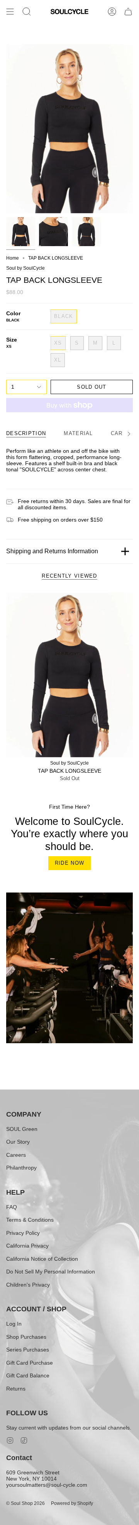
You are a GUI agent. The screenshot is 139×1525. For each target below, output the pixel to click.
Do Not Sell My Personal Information (50, 1271)
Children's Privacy (28, 1285)
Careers (16, 1155)
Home (12, 258)
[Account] (112, 11)
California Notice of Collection (42, 1259)
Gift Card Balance (27, 1375)
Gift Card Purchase (29, 1363)
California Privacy (27, 1246)
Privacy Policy (23, 1233)
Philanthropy (21, 1168)
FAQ (11, 1207)
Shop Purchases (26, 1337)
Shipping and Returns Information (52, 551)
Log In (14, 1324)
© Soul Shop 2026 (25, 1503)
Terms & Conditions (30, 1220)
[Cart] (128, 11)
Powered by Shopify (72, 1503)
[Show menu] (10, 11)
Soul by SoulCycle (25, 268)
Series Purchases (27, 1349)
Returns (15, 1389)
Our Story (18, 1142)
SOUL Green (21, 1129)
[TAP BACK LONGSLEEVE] (69, 675)
